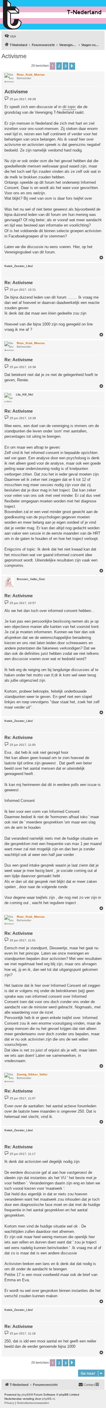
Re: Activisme (18, 282)
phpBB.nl (48, 1398)
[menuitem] (10, 36)
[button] (72, 66)
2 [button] (59, 66)
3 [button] (65, 66)
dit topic (69, 107)
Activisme (13, 56)
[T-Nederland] (25, 15)
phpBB (26, 1394)
